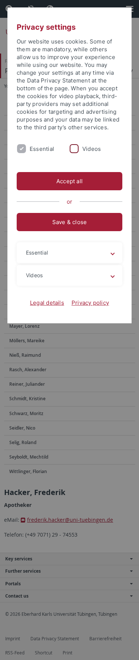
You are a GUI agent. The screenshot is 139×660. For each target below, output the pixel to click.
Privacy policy (90, 302)
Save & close (69, 222)
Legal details (47, 302)
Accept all (69, 181)
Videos (91, 148)
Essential (42, 148)
